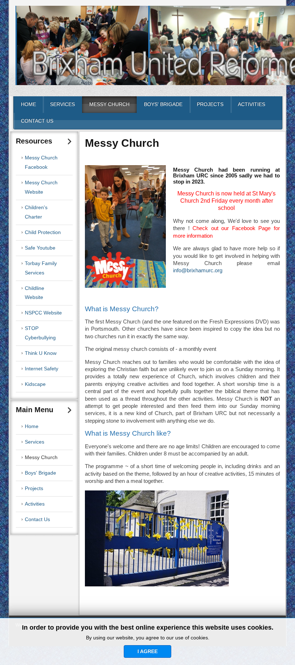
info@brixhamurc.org (197, 270)
